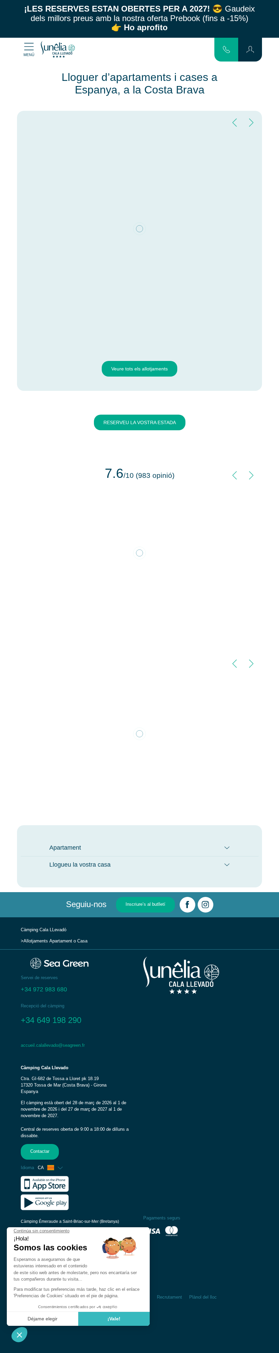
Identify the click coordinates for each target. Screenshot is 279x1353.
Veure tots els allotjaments (139, 368)
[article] (78, 1109)
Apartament (65, 847)
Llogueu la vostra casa (80, 864)
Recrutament (169, 1297)
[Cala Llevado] (58, 49)
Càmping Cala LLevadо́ (43, 929)
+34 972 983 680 (44, 989)
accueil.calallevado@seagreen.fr (53, 1045)
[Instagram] (205, 905)
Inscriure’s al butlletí (145, 904)
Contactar (39, 1151)
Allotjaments (35, 941)
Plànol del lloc (203, 1297)
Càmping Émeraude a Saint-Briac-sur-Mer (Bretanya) (70, 1221)
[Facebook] (187, 905)
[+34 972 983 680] (226, 49)
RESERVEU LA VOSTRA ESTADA (139, 422)
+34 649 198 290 (51, 1020)
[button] (250, 49)
